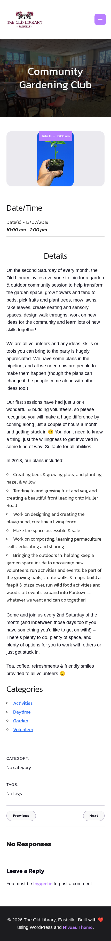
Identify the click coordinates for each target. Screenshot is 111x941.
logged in (42, 883)
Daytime (22, 711)
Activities (23, 703)
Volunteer (23, 729)
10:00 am (63, 136)
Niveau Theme (78, 927)
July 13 (47, 136)
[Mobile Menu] (100, 19)
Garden (20, 720)
